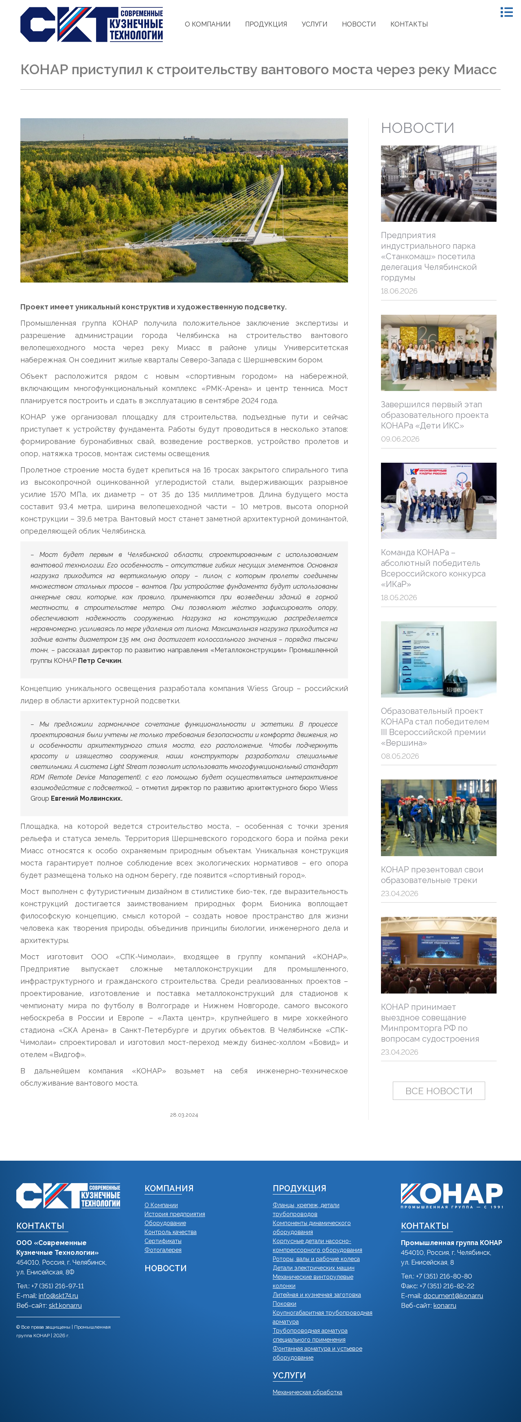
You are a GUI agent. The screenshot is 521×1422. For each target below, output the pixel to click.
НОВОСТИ (165, 1268)
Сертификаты (163, 1241)
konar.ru (444, 1305)
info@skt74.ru (58, 1296)
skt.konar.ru (65, 1305)
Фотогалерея (163, 1250)
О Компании (161, 1205)
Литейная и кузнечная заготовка (317, 1295)
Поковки (284, 1304)
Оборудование (165, 1223)
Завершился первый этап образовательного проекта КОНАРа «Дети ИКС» (434, 415)
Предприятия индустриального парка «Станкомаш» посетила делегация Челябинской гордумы (429, 256)
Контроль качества (170, 1232)
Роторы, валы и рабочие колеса (316, 1259)
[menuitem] (207, 24)
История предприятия (174, 1214)
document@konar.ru (453, 1296)
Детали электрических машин (314, 1268)
